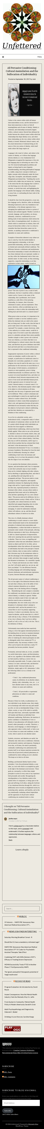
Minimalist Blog (33, 1124)
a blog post (18, 826)
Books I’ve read (22, 981)
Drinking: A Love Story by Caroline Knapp (19, 1017)
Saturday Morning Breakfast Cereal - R (18, 937)
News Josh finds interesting (23, 931)
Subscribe (7, 1111)
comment (25, 828)
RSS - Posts (8, 1072)
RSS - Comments (9, 1077)
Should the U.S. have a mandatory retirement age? (21, 942)
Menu (39, 57)
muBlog (23, 916)
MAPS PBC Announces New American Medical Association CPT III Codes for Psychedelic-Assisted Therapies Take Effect (20, 949)
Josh (34, 79)
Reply (10, 840)
